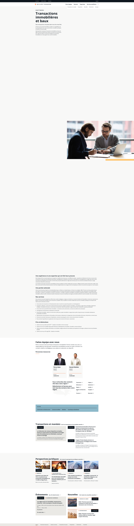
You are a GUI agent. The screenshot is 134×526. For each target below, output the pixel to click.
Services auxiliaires (91, 4)
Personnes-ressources (44, 524)
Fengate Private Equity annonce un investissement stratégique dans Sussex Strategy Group (86, 441)
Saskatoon (90, 384)
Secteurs (76, 4)
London (90, 387)
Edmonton (78, 384)
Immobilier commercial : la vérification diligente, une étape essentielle (91, 477)
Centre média (43, 1)
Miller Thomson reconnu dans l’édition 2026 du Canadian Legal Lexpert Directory (87, 515)
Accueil (37, 10)
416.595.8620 (72, 375)
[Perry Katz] (60, 358)
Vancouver (78, 382)
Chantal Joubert (71, 480)
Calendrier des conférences (52, 497)
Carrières (37, 1)
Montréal (90, 393)
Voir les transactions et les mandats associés (71, 424)
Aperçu (37, 524)
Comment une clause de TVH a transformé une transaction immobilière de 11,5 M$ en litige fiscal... (43, 478)
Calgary (90, 382)
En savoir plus (40, 512)
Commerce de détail (56, 409)
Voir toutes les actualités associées (87, 495)
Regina (77, 387)
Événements (91, 6)
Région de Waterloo (80, 389)
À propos (96, 6)
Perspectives (80, 6)
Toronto (78, 393)
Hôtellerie (64, 409)
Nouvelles (86, 6)
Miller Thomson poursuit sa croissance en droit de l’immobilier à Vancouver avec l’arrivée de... (88, 503)
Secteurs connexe (54, 524)
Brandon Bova (46, 482)
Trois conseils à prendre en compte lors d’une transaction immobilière (75, 477)
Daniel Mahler (74, 367)
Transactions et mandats (71, 6)
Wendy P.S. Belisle (78, 480)
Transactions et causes (63, 524)
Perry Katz (57, 367)
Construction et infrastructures (43, 409)
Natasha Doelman (55, 483)
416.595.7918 (56, 375)
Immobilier (39, 473)
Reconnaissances (83, 510)
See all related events (54, 495)
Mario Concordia (39, 482)
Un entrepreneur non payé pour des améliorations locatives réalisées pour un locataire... (59, 479)
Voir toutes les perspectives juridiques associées (71, 459)
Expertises (82, 4)
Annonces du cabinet (84, 498)
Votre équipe (68, 4)
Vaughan (90, 389)
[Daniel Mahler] (75, 358)
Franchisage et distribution (73, 409)
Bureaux (49, 1)
